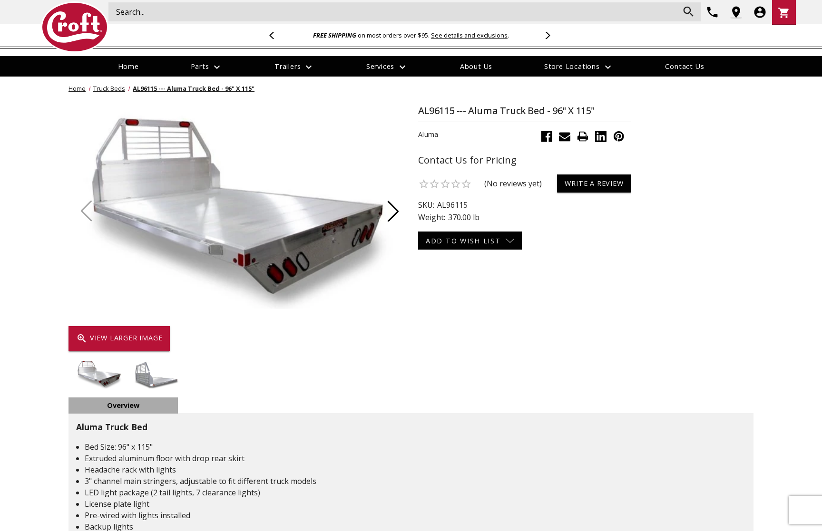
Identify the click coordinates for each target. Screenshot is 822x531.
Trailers (294, 67)
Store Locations (579, 67)
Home (128, 66)
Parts (207, 67)
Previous (275, 35)
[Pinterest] (619, 136)
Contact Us (684, 66)
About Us (476, 66)
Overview (123, 405)
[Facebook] (546, 136)
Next (546, 35)
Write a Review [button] (594, 183)
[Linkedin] (601, 136)
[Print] (582, 136)
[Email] (564, 136)
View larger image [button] (119, 338)
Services (387, 67)
